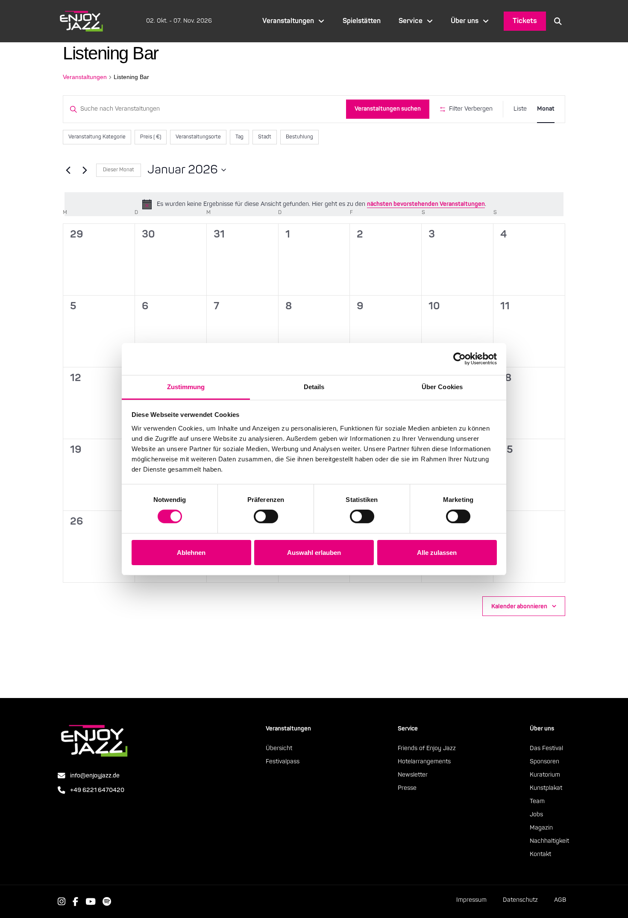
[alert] (314, 204)
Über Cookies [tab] (442, 386)
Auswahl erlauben (314, 552)
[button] (558, 21)
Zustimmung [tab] (186, 386)
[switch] (266, 516)
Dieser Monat (118, 170)
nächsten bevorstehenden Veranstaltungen (426, 204)
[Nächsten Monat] (84, 170)
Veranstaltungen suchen (388, 108)
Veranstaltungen (85, 76)
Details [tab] (314, 386)
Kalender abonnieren (519, 606)
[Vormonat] (68, 170)
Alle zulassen (437, 552)
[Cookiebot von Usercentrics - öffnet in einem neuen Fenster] (459, 358)
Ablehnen (191, 552)
